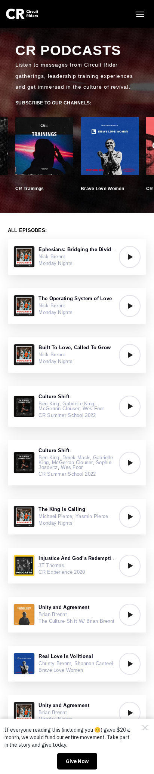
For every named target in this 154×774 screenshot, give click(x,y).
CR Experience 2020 (61, 572)
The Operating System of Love (75, 298)
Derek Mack (76, 457)
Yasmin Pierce (92, 516)
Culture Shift (53, 396)
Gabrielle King (78, 403)
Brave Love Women (102, 188)
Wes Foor (93, 408)
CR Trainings (29, 188)
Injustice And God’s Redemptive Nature (85, 558)
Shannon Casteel (93, 663)
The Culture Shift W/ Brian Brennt (76, 621)
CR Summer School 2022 (67, 415)
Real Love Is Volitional (65, 656)
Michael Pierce (55, 516)
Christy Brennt (54, 663)
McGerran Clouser (58, 408)
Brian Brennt (52, 614)
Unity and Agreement (63, 607)
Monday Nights (55, 263)
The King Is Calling (61, 509)
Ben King (48, 403)
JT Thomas (51, 565)
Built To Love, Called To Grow (74, 347)
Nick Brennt (51, 256)
